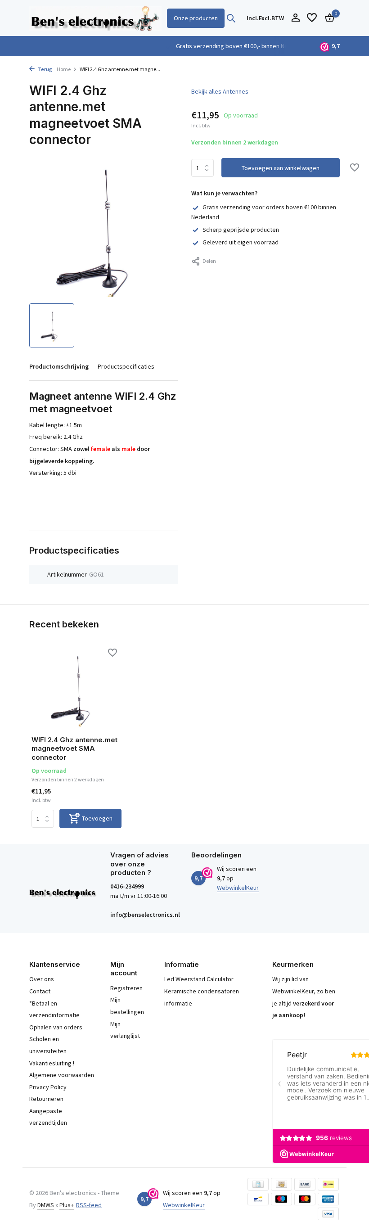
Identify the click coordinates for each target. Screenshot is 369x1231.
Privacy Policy (48, 1087)
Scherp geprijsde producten (240, 229)
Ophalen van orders (55, 1027)
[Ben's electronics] (95, 18)
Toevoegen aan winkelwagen (281, 168)
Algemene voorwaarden (61, 1075)
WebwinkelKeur (238, 888)
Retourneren (46, 1099)
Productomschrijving (59, 366)
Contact (39, 991)
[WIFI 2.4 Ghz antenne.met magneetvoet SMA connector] (77, 688)
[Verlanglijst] (312, 18)
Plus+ (66, 1205)
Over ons (41, 979)
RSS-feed (89, 1205)
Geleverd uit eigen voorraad (240, 242)
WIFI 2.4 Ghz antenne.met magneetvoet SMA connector (74, 748)
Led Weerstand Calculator (199, 979)
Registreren (126, 988)
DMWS (45, 1205)
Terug (44, 69)
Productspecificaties (126, 366)
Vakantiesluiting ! (51, 1063)
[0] (327, 18)
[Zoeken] (231, 18)
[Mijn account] (295, 18)
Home (64, 69)
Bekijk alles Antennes (219, 91)
